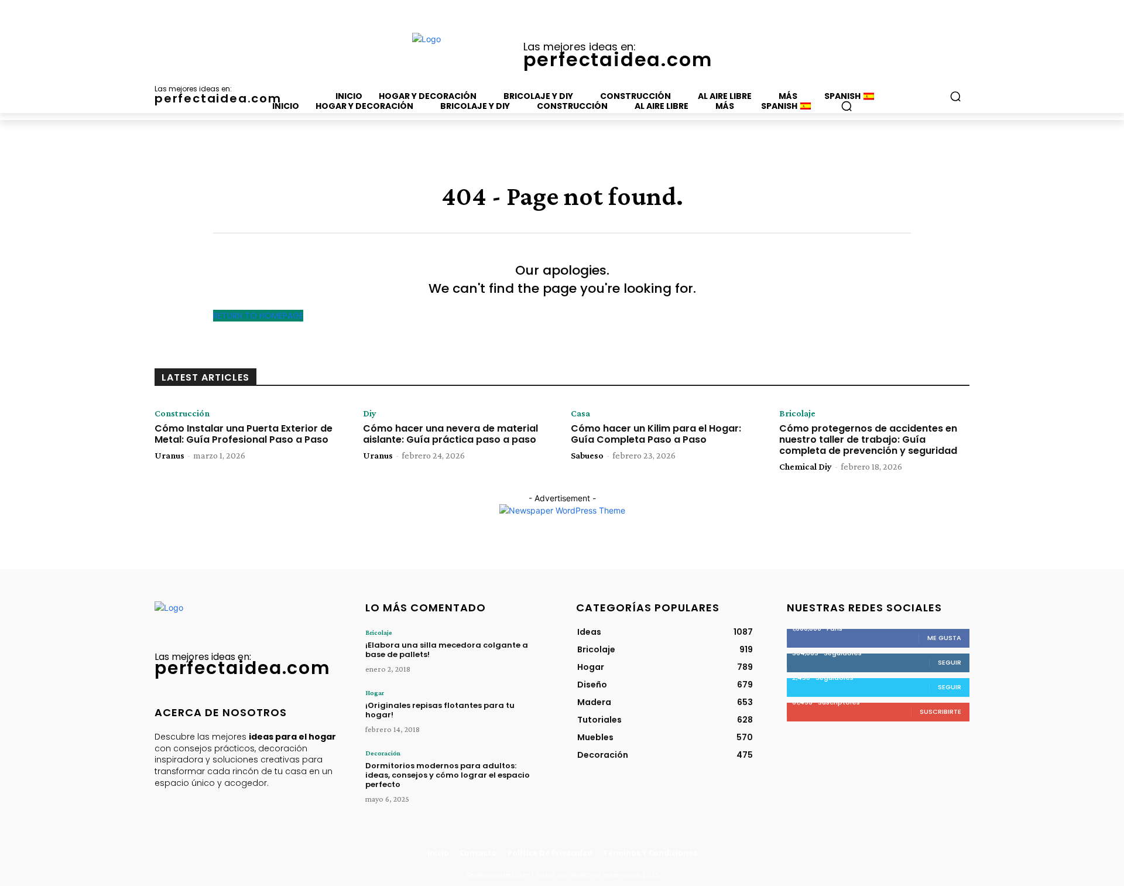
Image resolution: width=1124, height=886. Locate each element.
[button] (846, 106)
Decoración (382, 753)
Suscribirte (940, 711)
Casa (580, 413)
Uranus (169, 455)
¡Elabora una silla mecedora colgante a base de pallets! (446, 649)
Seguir (949, 662)
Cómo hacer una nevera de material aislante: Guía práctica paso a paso (450, 434)
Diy (369, 413)
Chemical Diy (805, 466)
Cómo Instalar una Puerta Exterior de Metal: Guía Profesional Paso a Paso (244, 434)
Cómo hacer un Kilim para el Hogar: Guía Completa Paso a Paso (656, 434)
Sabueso (587, 455)
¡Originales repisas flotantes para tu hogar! (440, 710)
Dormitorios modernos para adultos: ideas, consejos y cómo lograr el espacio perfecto (447, 774)
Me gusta (944, 637)
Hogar (374, 692)
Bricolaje (797, 413)
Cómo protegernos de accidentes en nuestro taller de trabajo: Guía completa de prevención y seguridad (868, 439)
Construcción (182, 413)
